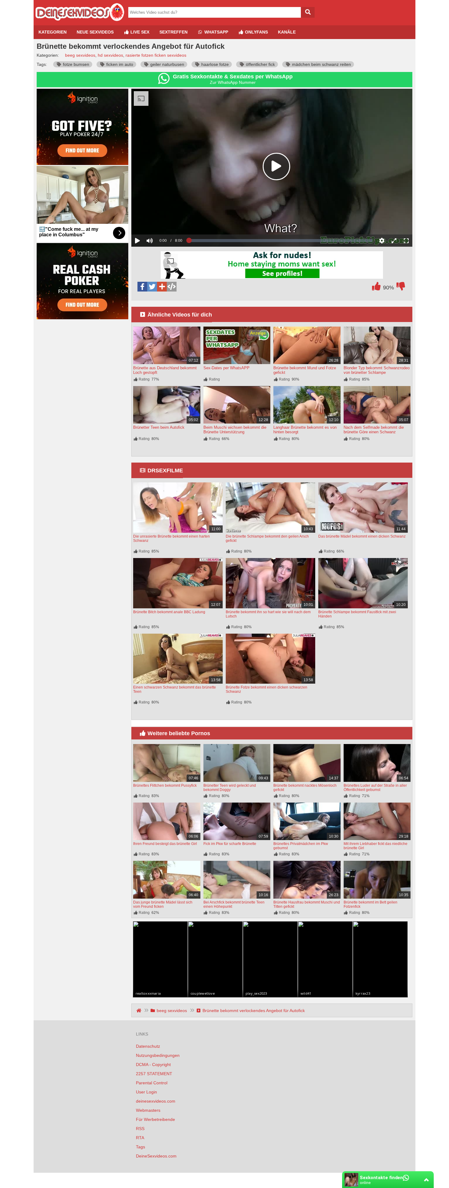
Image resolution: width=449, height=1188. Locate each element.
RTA (140, 1137)
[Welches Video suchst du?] (308, 12)
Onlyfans (256, 32)
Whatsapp (215, 32)
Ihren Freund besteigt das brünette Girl (165, 844)
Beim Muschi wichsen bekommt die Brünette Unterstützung (234, 429)
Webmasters (148, 1110)
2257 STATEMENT (154, 1073)
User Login (146, 1092)
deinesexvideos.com (155, 1101)
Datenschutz (148, 1046)
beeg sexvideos (80, 55)
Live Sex (139, 32)
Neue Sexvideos (95, 32)
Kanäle (287, 32)
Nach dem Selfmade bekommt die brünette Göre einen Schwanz (374, 429)
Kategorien (52, 32)
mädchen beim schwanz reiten (321, 64)
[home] (139, 1010)
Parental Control (151, 1082)
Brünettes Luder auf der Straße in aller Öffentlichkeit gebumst (375, 787)
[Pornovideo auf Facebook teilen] (142, 287)
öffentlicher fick (260, 64)
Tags (140, 1146)
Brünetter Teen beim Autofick (158, 427)
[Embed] (172, 287)
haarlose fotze (214, 64)
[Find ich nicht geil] (400, 287)
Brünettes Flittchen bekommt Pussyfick (165, 785)
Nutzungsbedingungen (158, 1055)
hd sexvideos (110, 55)
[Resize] (394, 240)
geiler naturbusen (166, 64)
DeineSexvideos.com (156, 1156)
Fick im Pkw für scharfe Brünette (229, 844)
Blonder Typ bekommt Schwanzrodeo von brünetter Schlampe (377, 370)
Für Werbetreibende (155, 1119)
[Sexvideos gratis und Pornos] (79, 22)
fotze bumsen (75, 64)
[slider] (160, 221)
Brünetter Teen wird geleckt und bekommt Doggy (229, 787)
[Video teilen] (162, 287)
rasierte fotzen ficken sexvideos (156, 55)
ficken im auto (119, 64)
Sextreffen (173, 32)
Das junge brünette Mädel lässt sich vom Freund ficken (162, 904)
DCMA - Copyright (153, 1064)
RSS (140, 1128)
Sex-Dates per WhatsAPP (226, 368)
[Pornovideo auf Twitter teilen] (152, 287)
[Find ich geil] (376, 287)
